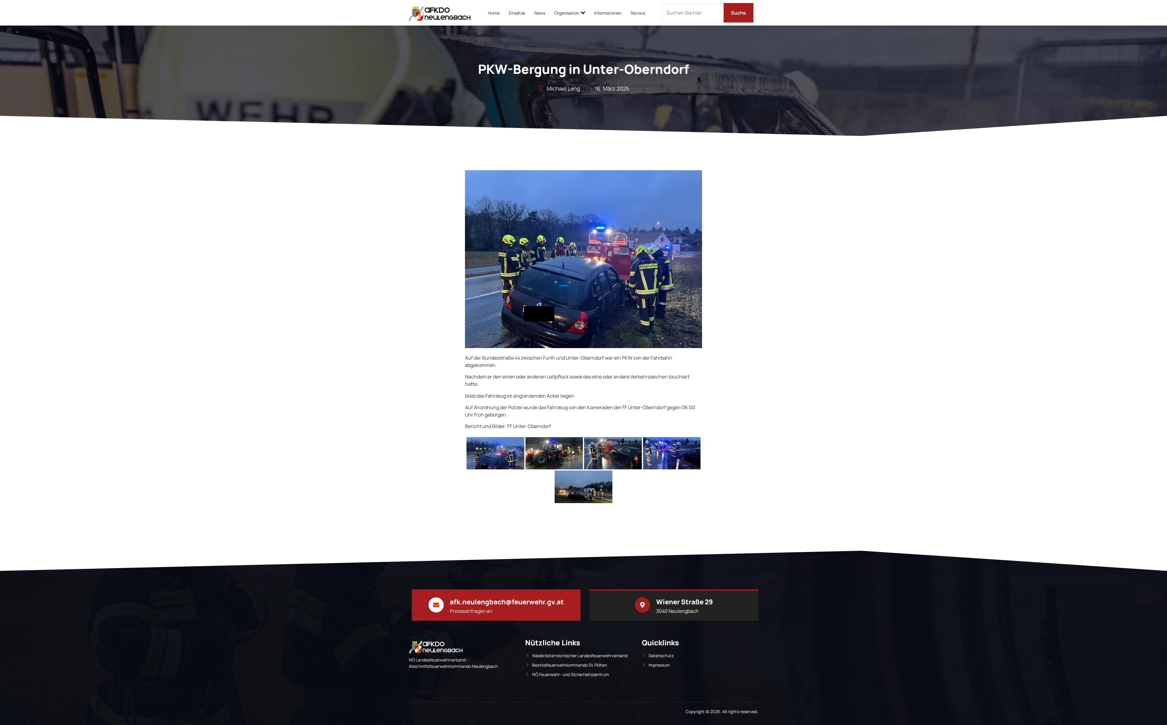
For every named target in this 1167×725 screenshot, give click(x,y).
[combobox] (691, 12)
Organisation (566, 13)
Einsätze (517, 13)
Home (494, 13)
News (539, 13)
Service (638, 13)
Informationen (607, 13)
